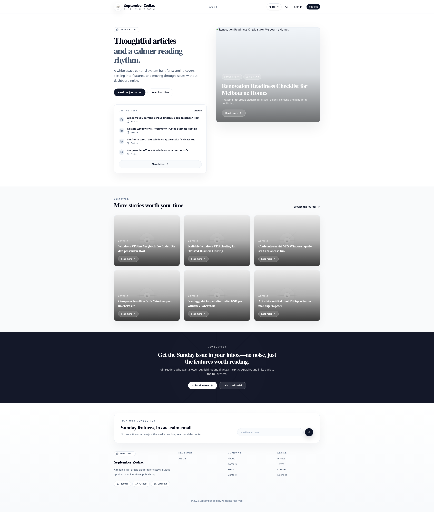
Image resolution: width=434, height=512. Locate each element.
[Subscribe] (309, 432)
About (231, 458)
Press (231, 469)
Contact (232, 474)
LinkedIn (162, 483)
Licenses (282, 474)
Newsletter (158, 164)
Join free (313, 6)
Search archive (160, 92)
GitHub (143, 483)
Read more (231, 113)
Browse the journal (305, 206)
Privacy (281, 458)
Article (213, 6)
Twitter (124, 483)
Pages (272, 6)
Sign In (298, 6)
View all (198, 110)
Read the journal (127, 92)
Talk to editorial (232, 385)
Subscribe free (200, 385)
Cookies (281, 469)
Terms (280, 464)
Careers (232, 464)
